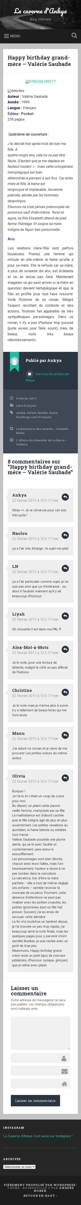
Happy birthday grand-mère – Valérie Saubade (39, 61)
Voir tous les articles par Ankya (47, 377)
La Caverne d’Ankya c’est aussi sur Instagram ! (37, 1136)
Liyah (18, 614)
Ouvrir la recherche (73, 36)
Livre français (26, 405)
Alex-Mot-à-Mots (30, 647)
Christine (22, 690)
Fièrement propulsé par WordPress (39, 1185)
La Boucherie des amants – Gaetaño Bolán (42, 431)
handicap (23, 417)
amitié (20, 412)
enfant (31, 412)
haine (53, 412)
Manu (18, 733)
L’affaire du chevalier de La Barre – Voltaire (41, 442)
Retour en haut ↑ (40, 1195)
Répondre (65, 497)
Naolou (19, 533)
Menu (15, 36)
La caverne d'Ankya (40, 10)
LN (15, 566)
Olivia (18, 776)
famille (43, 412)
